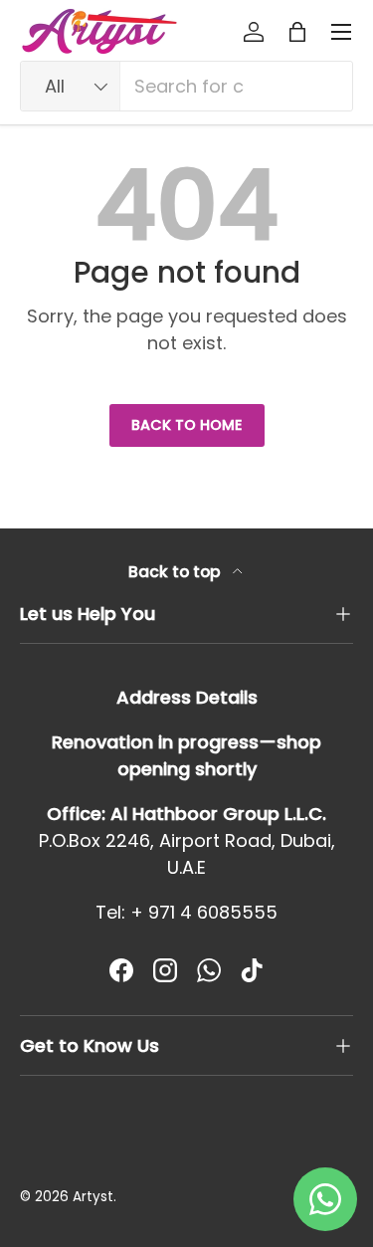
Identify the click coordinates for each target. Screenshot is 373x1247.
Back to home (187, 425)
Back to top (176, 571)
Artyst (93, 1196)
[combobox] (186, 86)
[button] (297, 32)
